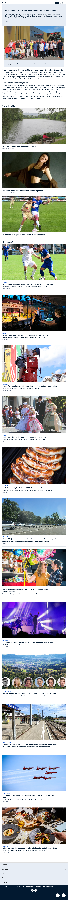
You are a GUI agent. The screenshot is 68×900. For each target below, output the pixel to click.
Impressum (38, 886)
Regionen (5, 869)
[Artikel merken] (58, 895)
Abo (57, 3)
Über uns (4, 878)
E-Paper (4, 882)
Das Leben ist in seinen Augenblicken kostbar (20, 146)
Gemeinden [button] (8, 3)
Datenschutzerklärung (47, 886)
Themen (4, 864)
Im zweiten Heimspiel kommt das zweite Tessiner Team (23, 235)
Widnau (7, 7)
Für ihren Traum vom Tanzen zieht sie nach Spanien (22, 191)
